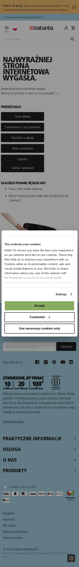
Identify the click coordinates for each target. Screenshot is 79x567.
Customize (37, 317)
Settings (61, 294)
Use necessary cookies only (39, 328)
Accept (39, 305)
